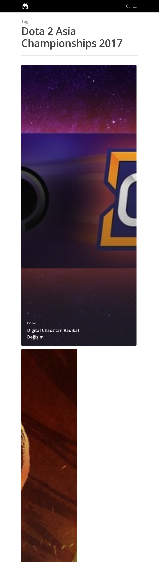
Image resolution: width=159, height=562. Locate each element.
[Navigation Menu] (135, 6)
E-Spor (31, 323)
